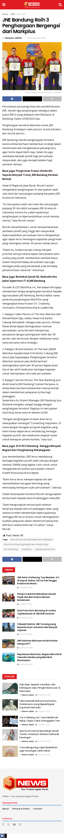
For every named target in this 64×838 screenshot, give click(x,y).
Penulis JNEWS (28, 695)
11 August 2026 (43, 711)
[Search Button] (60, 4)
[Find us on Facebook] (3, 824)
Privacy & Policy (21, 808)
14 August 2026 (43, 695)
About (5, 808)
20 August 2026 (25, 648)
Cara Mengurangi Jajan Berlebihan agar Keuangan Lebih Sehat (38, 749)
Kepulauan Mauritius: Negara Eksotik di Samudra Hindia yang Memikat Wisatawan (39, 657)
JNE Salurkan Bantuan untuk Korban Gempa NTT (37, 642)
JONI (12, 14)
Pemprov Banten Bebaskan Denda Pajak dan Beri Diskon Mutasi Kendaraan (36, 597)
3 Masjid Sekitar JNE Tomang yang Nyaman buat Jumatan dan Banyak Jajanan (37, 627)
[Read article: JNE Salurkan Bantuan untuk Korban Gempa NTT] (8, 643)
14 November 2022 (36, 38)
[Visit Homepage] (31, 5)
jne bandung (11, 549)
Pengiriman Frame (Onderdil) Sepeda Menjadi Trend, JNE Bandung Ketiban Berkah (30, 175)
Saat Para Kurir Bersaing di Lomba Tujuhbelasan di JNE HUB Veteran (36, 612)
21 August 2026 (25, 587)
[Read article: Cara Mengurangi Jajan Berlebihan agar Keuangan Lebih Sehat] (10, 751)
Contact (37, 808)
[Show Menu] (3, 4)
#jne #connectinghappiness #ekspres (31, 539)
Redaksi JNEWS (13, 38)
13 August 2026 (43, 741)
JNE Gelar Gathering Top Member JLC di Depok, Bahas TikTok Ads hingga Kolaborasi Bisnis (38, 580)
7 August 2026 (43, 725)
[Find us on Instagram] (20, 824)
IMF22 (12, 114)
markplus (27, 549)
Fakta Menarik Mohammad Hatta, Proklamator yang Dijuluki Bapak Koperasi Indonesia (37, 704)
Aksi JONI (21, 14)
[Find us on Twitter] (8, 824)
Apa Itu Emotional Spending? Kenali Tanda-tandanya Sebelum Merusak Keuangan (39, 734)
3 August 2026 (43, 755)
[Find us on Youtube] (14, 824)
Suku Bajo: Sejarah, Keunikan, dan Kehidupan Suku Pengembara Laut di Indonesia (39, 688)
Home (5, 14)
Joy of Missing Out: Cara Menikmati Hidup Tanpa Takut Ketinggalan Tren (39, 719)
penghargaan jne (45, 549)
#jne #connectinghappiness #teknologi (26, 544)
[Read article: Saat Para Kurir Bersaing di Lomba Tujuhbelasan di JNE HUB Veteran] (8, 613)
